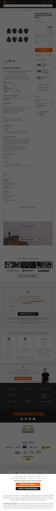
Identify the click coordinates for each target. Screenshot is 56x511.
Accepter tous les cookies (27, 484)
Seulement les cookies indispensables (28, 488)
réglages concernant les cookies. (28, 480)
